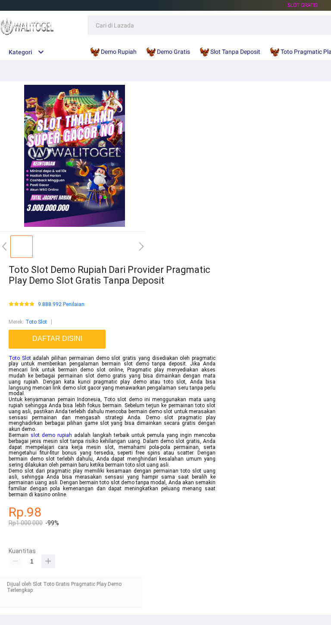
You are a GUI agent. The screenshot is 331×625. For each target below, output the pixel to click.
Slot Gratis (302, 5)
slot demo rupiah (51, 435)
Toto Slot (36, 322)
